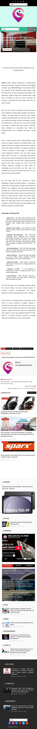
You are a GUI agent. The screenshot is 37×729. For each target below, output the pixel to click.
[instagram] (16, 1)
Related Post (6, 393)
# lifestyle (16, 349)
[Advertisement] (18, 471)
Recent (18, 565)
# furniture (9, 349)
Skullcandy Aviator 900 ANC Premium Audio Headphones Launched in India (14, 412)
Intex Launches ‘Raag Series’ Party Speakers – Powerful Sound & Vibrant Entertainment (20, 636)
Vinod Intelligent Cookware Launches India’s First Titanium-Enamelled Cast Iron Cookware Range (22, 610)
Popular (7, 565)
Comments (29, 565)
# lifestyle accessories (27, 349)
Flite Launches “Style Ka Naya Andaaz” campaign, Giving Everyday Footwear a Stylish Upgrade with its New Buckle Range (17, 434)
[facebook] (13, 1)
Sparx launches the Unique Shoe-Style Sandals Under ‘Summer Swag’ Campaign (18, 456)
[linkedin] (18, 1)
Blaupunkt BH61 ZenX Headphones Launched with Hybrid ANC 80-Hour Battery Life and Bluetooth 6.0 (22, 690)
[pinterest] (20, 723)
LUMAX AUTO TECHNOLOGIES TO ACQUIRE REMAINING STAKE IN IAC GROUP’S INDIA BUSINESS (22, 707)
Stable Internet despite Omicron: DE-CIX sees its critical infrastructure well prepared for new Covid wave (21, 650)
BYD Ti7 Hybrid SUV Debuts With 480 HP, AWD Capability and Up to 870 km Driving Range (17, 595)
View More (32, 392)
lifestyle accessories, (8, 46)
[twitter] (21, 1)
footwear (5, 442)
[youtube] (23, 1)
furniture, (26, 44)
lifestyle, (31, 44)
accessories (5, 398)
